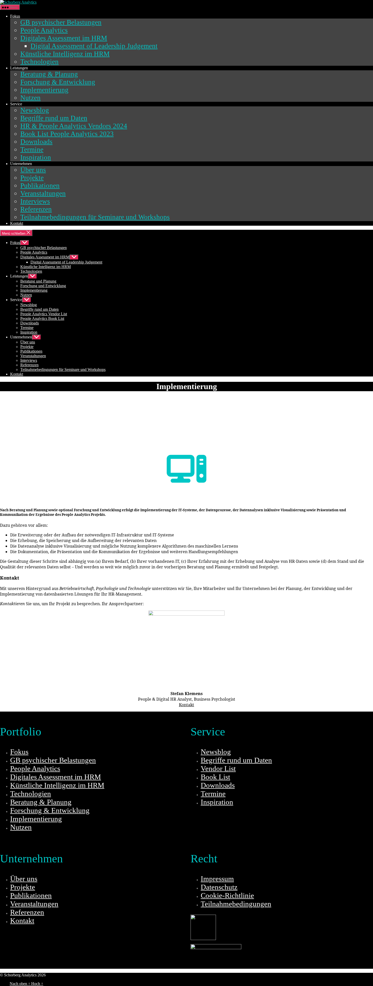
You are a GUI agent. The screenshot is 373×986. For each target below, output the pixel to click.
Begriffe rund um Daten (53, 118)
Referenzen (36, 209)
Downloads (36, 141)
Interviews (35, 201)
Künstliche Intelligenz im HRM (65, 54)
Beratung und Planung (38, 281)
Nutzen (30, 98)
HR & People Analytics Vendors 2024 (73, 126)
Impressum (217, 879)
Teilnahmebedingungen (236, 904)
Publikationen (40, 185)
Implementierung (44, 90)
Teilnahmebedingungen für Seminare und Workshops (95, 217)
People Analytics (44, 30)
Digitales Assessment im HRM (63, 38)
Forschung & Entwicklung (57, 82)
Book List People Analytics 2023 (67, 134)
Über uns (33, 170)
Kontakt (16, 223)
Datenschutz (219, 887)
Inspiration (35, 157)
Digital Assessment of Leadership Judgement (94, 46)
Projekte (32, 178)
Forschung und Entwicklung (43, 286)
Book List (215, 777)
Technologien (39, 61)
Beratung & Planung (49, 74)
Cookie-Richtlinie (227, 895)
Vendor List (218, 768)
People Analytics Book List (42, 318)
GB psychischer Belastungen (60, 22)
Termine (31, 149)
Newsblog (34, 110)
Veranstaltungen (43, 193)
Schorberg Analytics (63, 975)
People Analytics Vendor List (43, 314)
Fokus (15, 16)
